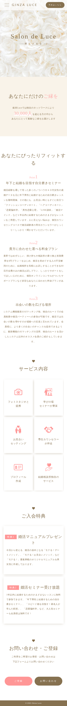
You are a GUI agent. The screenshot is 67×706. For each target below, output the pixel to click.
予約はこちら (55, 5)
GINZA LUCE (25, 5)
